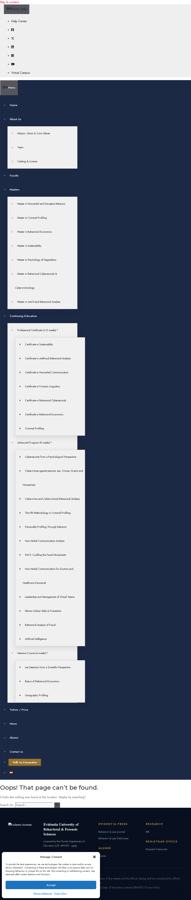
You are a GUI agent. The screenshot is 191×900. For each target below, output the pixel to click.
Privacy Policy (60, 893)
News (13, 724)
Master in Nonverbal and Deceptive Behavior (41, 204)
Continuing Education (23, 316)
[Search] (57, 805)
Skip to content (9, 2)
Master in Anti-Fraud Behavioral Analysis (38, 302)
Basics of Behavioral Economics (42, 681)
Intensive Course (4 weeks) (31, 653)
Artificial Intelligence (36, 639)
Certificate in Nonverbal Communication (46, 372)
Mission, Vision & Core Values (33, 133)
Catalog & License (27, 161)
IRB (147, 832)
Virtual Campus (20, 73)
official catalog (138, 878)
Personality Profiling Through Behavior (46, 527)
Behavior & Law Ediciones (113, 838)
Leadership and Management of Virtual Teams (49, 597)
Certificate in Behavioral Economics (44, 414)
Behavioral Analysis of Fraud (40, 625)
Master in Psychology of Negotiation (36, 260)
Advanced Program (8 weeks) (33, 442)
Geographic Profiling (36, 695)
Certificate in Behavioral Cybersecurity (45, 400)
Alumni (14, 738)
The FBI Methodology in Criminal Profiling (48, 513)
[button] (94, 857)
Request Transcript (156, 849)
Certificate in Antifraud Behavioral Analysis (48, 358)
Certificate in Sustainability (39, 344)
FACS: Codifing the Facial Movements (45, 555)
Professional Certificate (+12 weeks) (36, 330)
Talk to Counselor (24, 762)
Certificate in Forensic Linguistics (42, 386)
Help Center (19, 21)
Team (20, 147)
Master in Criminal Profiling (32, 218)
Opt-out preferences (42, 893)
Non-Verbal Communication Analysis (44, 541)
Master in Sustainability (29, 246)
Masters (14, 190)
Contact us (16, 752)
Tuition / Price (19, 710)
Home (13, 105)
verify (74, 846)
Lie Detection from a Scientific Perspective (47, 667)
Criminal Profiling (34, 428)
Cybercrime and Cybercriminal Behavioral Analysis (52, 499)
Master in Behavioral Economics (34, 232)
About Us (15, 119)
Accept (50, 885)
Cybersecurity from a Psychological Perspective (50, 457)
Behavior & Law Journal (111, 832)
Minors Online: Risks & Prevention (43, 611)
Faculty (14, 176)
